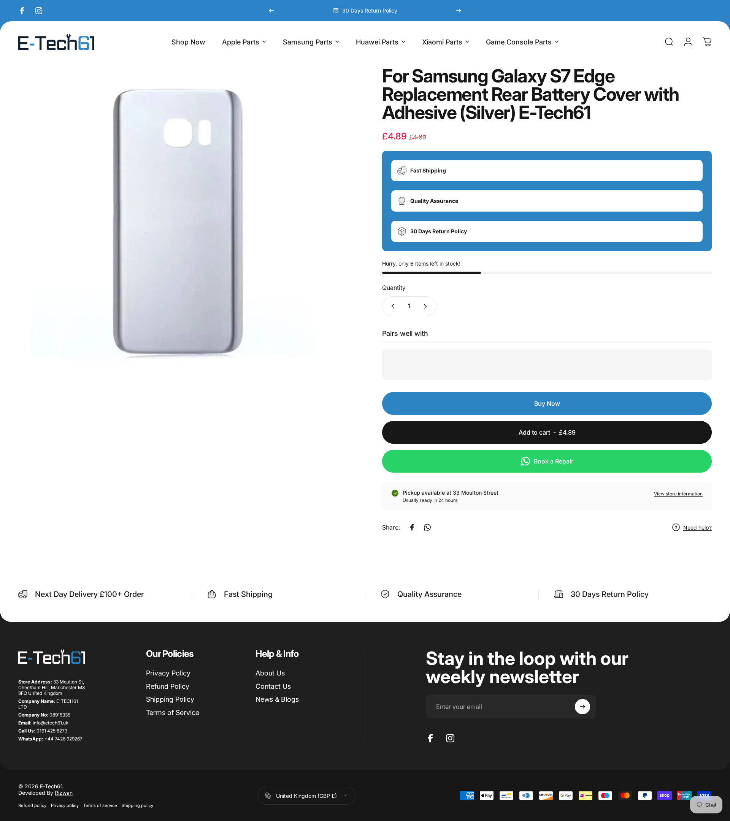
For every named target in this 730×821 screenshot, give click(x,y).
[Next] (458, 10)
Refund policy (32, 805)
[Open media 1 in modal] (183, 231)
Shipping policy (137, 805)
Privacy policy (65, 805)
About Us (270, 673)
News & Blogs (277, 699)
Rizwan (64, 792)
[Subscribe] (582, 706)
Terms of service (100, 805)
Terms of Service (172, 713)
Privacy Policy (168, 673)
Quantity (394, 287)
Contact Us (273, 686)
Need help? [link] (697, 527)
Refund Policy (167, 686)
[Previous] (271, 10)
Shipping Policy (170, 699)
